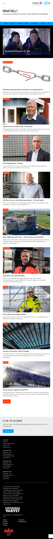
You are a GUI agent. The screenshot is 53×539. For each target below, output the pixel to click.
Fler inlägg (7, 401)
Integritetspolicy (22, 521)
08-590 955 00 (6, 457)
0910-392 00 (6, 478)
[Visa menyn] (3, 3)
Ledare (42, 23)
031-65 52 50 (6, 468)
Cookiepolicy (21, 520)
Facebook (5, 521)
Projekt (12, 23)
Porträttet (34, 23)
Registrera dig (8, 431)
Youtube (5, 525)
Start (6, 23)
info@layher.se (6, 447)
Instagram (5, 523)
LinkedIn (5, 520)
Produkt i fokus (23, 23)
